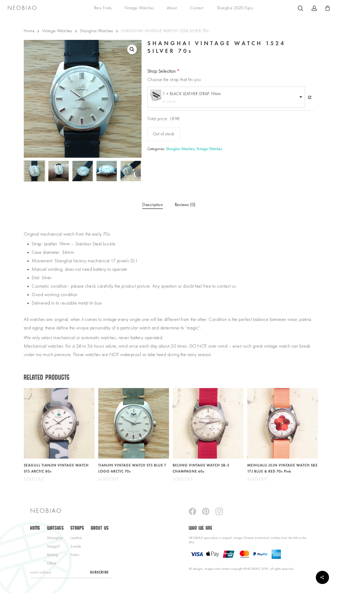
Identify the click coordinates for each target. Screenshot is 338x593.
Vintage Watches (57, 31)
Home (29, 31)
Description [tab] (152, 205)
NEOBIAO (22, 8)
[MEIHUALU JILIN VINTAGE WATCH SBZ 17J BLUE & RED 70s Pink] (282, 423)
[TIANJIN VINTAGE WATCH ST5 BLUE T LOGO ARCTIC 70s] (133, 423)
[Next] (133, 170)
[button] (132, 49)
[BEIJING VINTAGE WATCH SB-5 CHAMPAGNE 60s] (208, 423)
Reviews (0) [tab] (185, 205)
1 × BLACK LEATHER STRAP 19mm (192, 94)
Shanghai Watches (96, 31)
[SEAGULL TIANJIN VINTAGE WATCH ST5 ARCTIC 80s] (59, 423)
